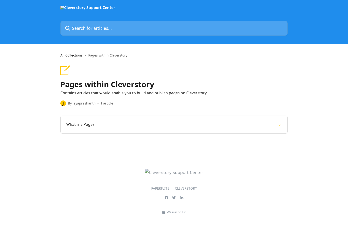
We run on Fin (177, 212)
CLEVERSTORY (186, 188)
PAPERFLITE (160, 188)
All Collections (71, 55)
